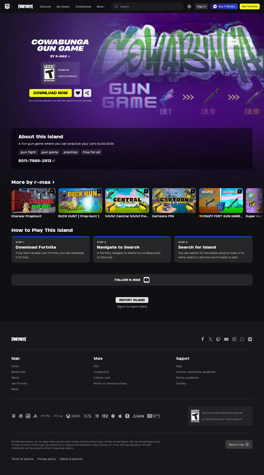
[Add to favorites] (78, 93)
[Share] (87, 93)
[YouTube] (146, 280)
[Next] (254, 203)
